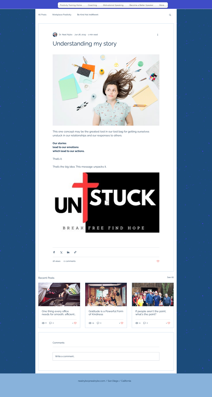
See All (170, 277)
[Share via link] (75, 252)
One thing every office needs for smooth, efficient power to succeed (58, 313)
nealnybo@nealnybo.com (91, 381)
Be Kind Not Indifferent (87, 14)
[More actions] (157, 34)
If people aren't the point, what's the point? (150, 313)
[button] (170, 15)
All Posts (42, 14)
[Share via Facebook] (54, 252)
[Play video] (106, 202)
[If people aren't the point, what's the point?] (153, 294)
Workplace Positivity (61, 14)
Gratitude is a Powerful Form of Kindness (106, 313)
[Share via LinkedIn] (68, 252)
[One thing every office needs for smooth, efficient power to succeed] (59, 294)
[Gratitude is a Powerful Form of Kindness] (106, 294)
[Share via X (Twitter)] (61, 252)
